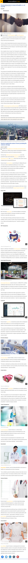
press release (3, 516)
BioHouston (16, 156)
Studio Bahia (10, 388)
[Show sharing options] (26, 207)
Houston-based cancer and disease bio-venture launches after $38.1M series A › (13, 117)
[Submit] (26, 1)
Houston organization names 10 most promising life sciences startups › (12, 119)
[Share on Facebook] (2, 557)
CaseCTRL (8, 321)
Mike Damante (6, 10)
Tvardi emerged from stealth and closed (11, 105)
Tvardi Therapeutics (11, 35)
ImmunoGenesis (10, 501)
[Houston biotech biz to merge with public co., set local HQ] (14, 23)
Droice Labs (9, 211)
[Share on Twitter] (6, 557)
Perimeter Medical (4, 357)
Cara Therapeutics (20, 35)
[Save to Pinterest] (17, 557)
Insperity (11, 158)
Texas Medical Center (5, 158)
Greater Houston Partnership (18, 187)
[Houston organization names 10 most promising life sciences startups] (14, 131)
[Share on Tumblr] (14, 557)
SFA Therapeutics (17, 248)
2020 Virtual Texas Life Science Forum (13, 154)
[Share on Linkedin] (10, 557)
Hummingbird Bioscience (5, 282)
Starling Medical (9, 163)
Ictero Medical (3, 546)
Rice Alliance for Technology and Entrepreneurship (16, 148)
